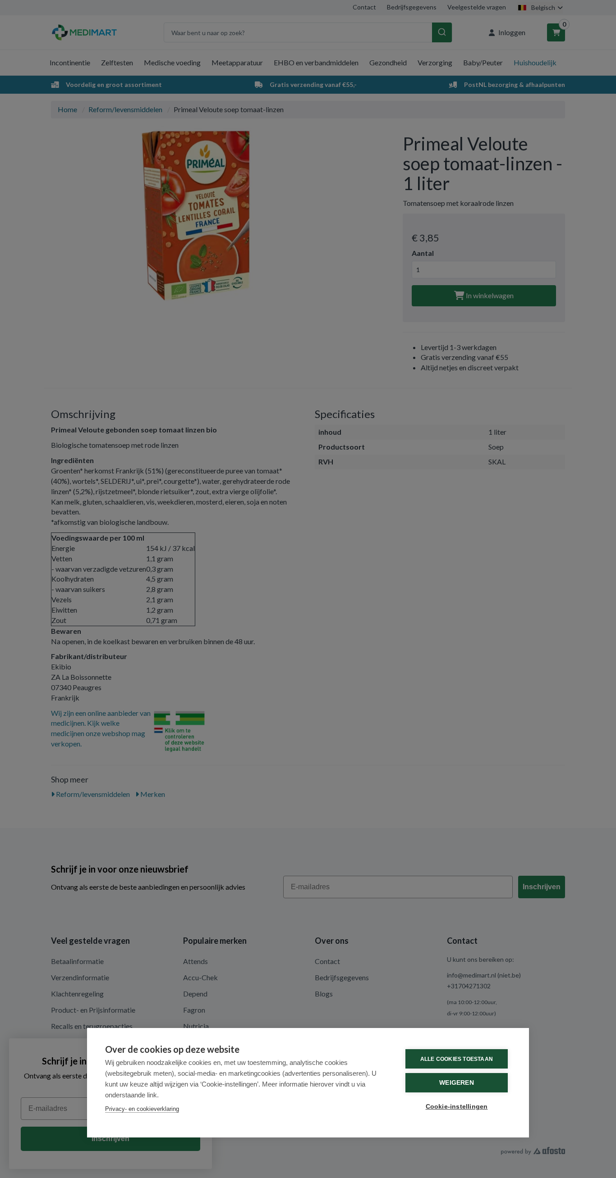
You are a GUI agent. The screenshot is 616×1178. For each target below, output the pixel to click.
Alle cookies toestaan (456, 1059)
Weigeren (456, 1082)
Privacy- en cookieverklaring (142, 1108)
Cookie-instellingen (457, 1106)
